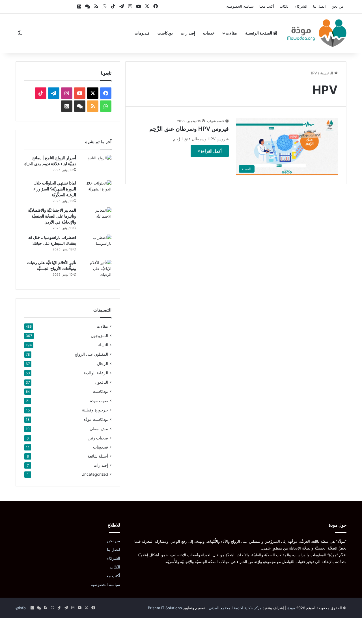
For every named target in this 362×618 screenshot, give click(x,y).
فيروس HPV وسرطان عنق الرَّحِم (189, 128)
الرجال (102, 363)
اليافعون (101, 382)
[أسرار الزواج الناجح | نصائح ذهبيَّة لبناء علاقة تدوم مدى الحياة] (95, 165)
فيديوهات (142, 33)
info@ (21, 608)
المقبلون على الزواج (91, 354)
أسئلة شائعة (98, 456)
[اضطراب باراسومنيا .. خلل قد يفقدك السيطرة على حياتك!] (95, 245)
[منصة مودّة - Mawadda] (316, 33)
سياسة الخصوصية (240, 6)
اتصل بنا (319, 6)
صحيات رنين (98, 437)
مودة (291, 608)
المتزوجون (99, 335)
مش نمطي (99, 428)
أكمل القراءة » (210, 151)
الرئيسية (327, 73)
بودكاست (165, 33)
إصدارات (188, 33)
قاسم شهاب (216, 121)
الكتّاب (285, 6)
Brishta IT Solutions (165, 608)
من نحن (337, 6)
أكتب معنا (266, 6)
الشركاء (301, 6)
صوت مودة (99, 400)
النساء (103, 344)
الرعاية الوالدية (96, 372)
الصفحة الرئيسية (259, 33)
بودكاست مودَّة (96, 419)
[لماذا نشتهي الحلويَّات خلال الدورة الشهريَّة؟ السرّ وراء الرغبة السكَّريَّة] (95, 190)
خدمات (209, 33)
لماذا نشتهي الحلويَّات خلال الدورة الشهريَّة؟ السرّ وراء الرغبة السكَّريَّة (54, 189)
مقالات (231, 33)
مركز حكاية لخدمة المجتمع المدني (235, 608)
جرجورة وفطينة (95, 409)
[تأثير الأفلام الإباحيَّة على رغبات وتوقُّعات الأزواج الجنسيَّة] (95, 270)
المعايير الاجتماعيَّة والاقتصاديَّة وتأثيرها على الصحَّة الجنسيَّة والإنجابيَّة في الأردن (52, 216)
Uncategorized (94, 474)
